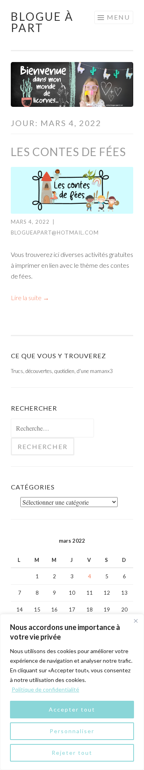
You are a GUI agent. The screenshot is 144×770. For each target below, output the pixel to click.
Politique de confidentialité (45, 689)
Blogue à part (42, 22)
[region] (72, 692)
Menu (118, 17)
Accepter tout (72, 709)
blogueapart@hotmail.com (55, 232)
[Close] (135, 621)
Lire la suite (30, 297)
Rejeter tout (72, 752)
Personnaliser (72, 731)
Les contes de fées (68, 151)
